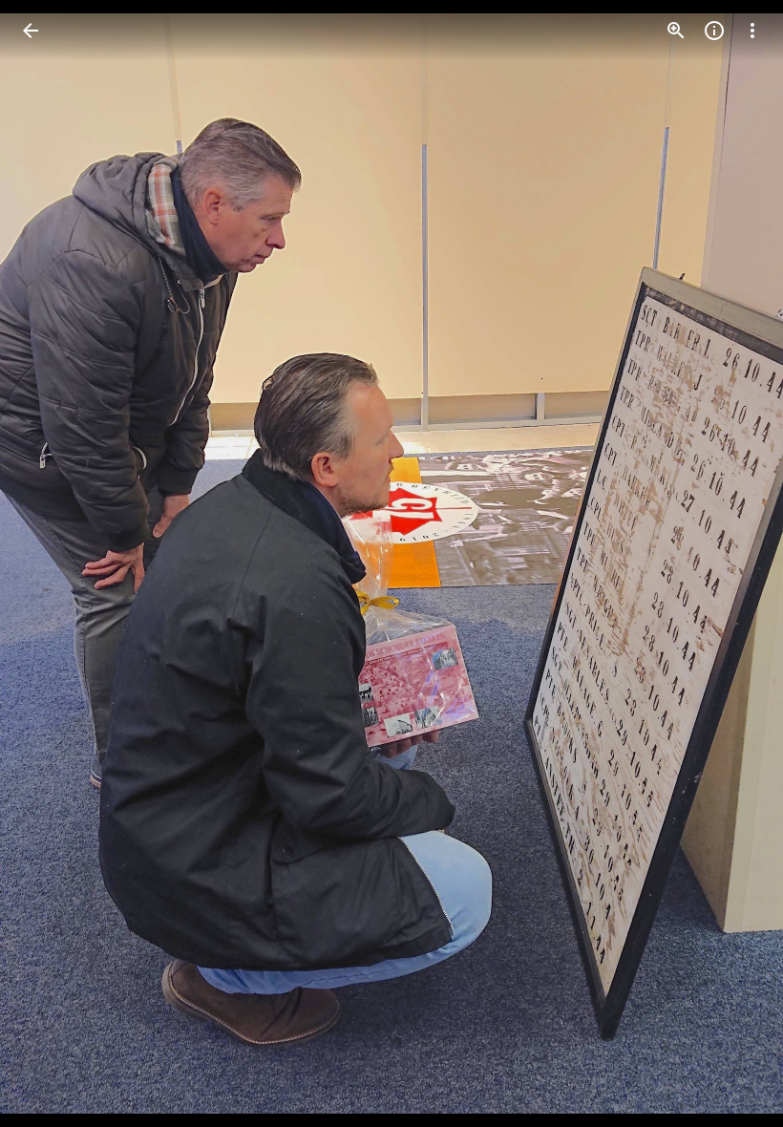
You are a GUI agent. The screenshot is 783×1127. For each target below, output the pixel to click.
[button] (53, 563)
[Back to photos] (30, 30)
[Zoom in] (676, 30)
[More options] (752, 30)
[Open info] (714, 30)
